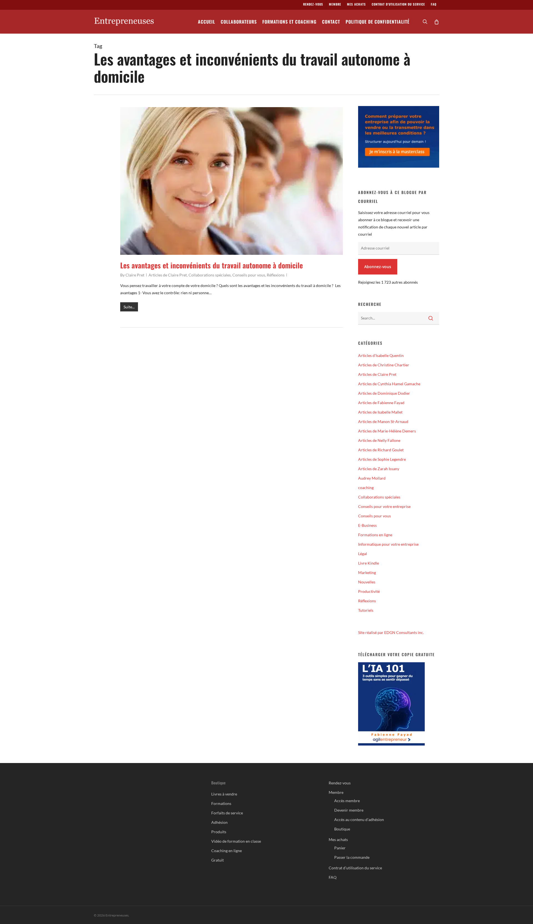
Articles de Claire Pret (168, 275)
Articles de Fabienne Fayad (381, 402)
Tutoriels (365, 610)
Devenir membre (348, 810)
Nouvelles (366, 582)
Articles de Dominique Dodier (384, 393)
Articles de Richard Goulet (381, 449)
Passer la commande (351, 857)
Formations (221, 803)
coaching (366, 487)
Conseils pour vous (248, 275)
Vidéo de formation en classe (236, 841)
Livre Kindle (368, 563)
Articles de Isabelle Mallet (380, 412)
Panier (340, 847)
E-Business (367, 525)
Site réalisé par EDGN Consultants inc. (391, 632)
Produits (218, 831)
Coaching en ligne (226, 850)
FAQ (332, 877)
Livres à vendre (224, 794)
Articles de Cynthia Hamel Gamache (389, 383)
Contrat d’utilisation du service (355, 867)
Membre (336, 792)
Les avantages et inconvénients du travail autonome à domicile (211, 265)
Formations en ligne (375, 534)
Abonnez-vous (377, 266)
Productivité (369, 591)
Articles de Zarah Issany (378, 468)
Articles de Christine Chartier (383, 364)
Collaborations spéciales (209, 275)
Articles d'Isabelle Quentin (381, 355)
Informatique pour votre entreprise (388, 544)
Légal (362, 553)
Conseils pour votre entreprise (384, 506)
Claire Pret (134, 275)
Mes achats (338, 839)
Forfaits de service (227, 812)
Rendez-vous (340, 783)
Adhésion (219, 822)
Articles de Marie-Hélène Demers (387, 431)
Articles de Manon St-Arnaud (383, 421)
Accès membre (347, 800)
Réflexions (276, 275)
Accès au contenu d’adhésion (359, 819)
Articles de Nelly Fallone (379, 440)
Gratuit (217, 860)
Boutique (342, 829)
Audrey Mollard (372, 478)
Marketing (367, 572)
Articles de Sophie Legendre (382, 459)
